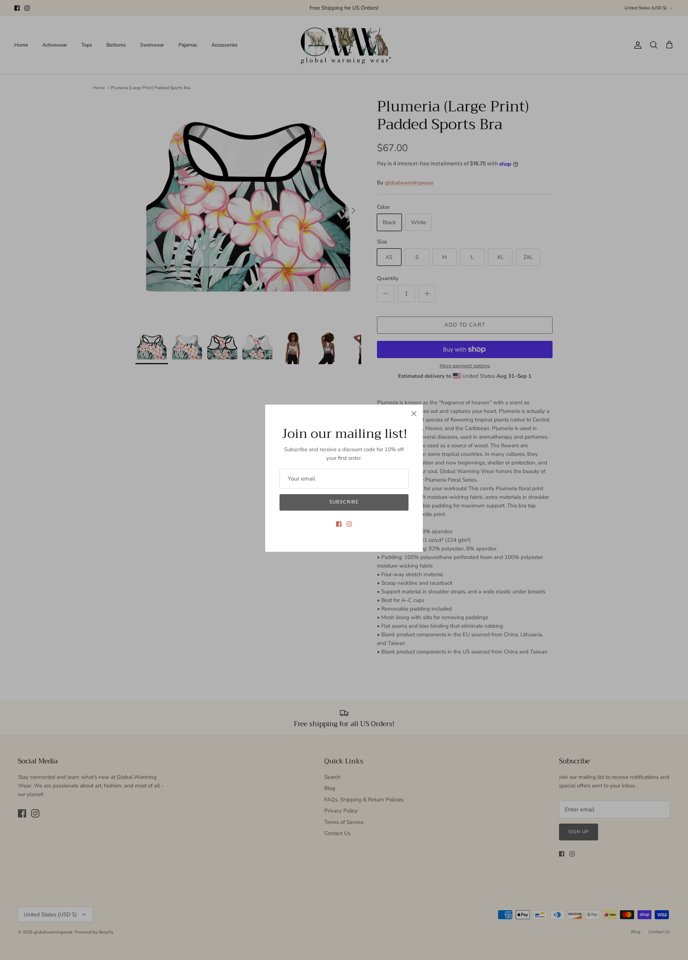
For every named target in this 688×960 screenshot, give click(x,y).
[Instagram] (349, 524)
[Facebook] (338, 524)
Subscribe (343, 502)
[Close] (414, 413)
